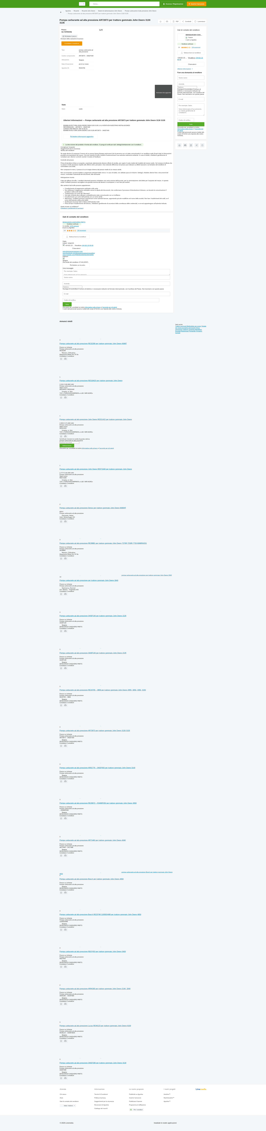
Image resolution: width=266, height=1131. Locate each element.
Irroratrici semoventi (189, 328)
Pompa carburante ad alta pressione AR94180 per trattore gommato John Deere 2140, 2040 (95, 989)
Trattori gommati (181, 326)
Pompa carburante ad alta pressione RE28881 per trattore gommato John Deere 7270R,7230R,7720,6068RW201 (103, 543)
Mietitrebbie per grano (194, 326)
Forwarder (192, 331)
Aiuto (61, 1098)
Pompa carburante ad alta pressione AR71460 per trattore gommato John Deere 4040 (93, 840)
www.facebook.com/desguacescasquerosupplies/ (79, 253)
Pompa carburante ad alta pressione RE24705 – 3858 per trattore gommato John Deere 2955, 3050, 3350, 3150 (103, 690)
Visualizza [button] (78, 245)
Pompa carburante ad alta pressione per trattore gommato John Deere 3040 (89, 580)
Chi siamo (63, 1094)
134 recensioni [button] (81, 230)
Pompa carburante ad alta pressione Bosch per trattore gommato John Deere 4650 (92, 879)
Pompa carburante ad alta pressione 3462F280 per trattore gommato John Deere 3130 (93, 1063)
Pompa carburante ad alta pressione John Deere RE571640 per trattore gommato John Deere (96, 469)
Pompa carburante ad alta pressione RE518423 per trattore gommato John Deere (91, 381)
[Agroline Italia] (68, 4)
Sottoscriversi (66, 445)
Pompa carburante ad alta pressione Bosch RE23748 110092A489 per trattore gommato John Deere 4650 (100, 914)
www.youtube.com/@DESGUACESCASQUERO (78, 255)
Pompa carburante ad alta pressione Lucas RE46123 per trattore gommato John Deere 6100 (95, 1026)
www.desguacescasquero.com (73, 251)
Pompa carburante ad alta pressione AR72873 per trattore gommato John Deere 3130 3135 (95, 731)
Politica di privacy (100, 1098)
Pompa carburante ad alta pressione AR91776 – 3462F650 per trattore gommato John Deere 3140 (97, 768)
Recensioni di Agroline (101, 1105)
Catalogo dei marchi (101, 1108)
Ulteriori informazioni (184, 69)
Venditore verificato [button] (72, 224)
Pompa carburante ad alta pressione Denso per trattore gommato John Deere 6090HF (93, 508)
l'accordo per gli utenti (109, 307)
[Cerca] (91, 4)
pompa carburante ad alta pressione (86, 51)
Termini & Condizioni (101, 1094)
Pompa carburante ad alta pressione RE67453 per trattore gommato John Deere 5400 (93, 952)
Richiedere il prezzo (70, 36)
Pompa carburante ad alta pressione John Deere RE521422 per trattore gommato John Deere (96, 419)
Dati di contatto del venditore (69, 1101)
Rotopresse (185, 331)
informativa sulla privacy (93, 307)
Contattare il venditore (72, 43)
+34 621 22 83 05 (87, 245)
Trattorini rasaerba (188, 329)
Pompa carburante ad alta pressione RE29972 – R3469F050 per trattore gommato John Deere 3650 (98, 803)
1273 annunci (74, 226)
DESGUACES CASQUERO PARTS (74, 222)
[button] (161, 21)
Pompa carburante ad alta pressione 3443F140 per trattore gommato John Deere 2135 (93, 616)
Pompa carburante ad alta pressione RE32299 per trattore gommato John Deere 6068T (93, 344)
